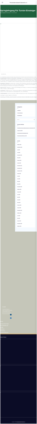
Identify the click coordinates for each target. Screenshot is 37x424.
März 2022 (18, 157)
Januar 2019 (19, 220)
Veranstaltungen (19, 115)
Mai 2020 (18, 197)
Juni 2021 (18, 178)
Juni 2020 (18, 194)
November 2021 (19, 168)
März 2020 (18, 202)
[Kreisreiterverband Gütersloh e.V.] (18, 2)
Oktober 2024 (19, 144)
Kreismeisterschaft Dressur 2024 (22, 135)
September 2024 (19, 147)
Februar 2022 (19, 160)
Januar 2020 (19, 207)
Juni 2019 (18, 215)
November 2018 (19, 223)
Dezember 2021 (19, 165)
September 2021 (19, 170)
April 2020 (18, 199)
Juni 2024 (18, 152)
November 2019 (19, 210)
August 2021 (19, 173)
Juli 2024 (18, 149)
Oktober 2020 (19, 189)
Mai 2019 (18, 218)
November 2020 (19, 186)
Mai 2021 (18, 181)
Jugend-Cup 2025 (19, 130)
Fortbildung (19, 110)
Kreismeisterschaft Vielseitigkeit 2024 (22, 133)
